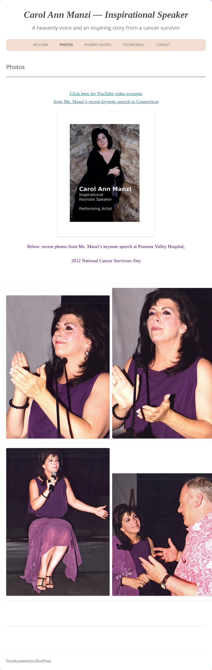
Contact (163, 45)
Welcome (40, 45)
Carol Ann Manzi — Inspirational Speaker (106, 15)
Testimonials (134, 45)
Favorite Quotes (97, 45)
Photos (66, 45)
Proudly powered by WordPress (28, 660)
